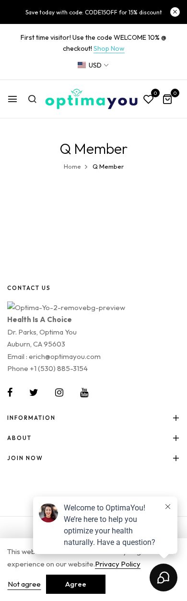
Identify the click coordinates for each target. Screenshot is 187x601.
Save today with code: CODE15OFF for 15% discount (93, 12)
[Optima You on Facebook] (9, 392)
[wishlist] (148, 99)
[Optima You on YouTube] (84, 392)
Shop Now (109, 48)
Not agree (24, 584)
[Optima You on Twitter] (33, 392)
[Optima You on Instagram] (59, 392)
